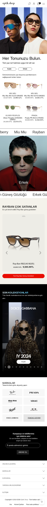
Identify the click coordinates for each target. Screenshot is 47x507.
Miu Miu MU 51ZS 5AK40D (12, 96)
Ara (11, 504)
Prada (34, 115)
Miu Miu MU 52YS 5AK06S (34, 96)
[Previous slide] (7, 253)
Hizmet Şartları (19, 504)
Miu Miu (12, 93)
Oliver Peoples (13, 115)
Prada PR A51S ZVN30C (34, 118)
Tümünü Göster (34, 418)
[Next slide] (40, 253)
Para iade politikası (32, 504)
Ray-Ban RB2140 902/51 (23, 264)
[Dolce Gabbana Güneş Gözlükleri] (23, 336)
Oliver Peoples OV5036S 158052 (12, 119)
